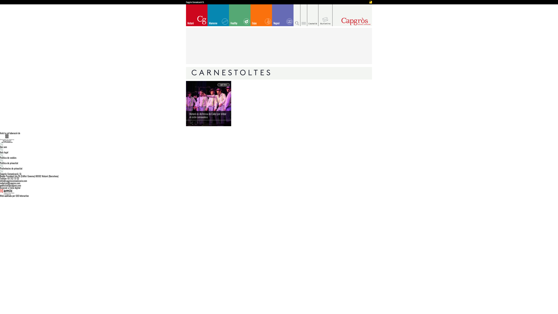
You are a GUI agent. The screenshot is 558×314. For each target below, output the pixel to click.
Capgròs (350, 21)
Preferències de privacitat (11, 168)
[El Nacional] (370, 2)
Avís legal (4, 152)
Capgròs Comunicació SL (195, 2)
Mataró (190, 23)
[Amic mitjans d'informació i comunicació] (279, 192)
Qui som (3, 147)
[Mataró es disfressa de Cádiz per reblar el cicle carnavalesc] (208, 103)
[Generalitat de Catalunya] (279, 138)
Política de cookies (8, 157)
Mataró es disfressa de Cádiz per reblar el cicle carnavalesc (207, 115)
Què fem (223, 84)
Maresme (213, 23)
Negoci (276, 23)
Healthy (233, 23)
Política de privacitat (9, 163)
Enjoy (254, 23)
